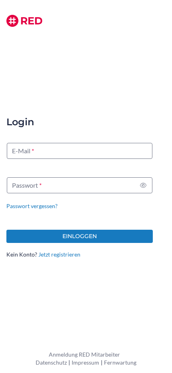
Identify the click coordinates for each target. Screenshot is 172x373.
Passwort (25, 185)
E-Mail (21, 150)
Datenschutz (51, 362)
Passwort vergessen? (32, 206)
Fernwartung (120, 362)
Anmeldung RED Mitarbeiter (84, 354)
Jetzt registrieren (59, 254)
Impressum (85, 362)
